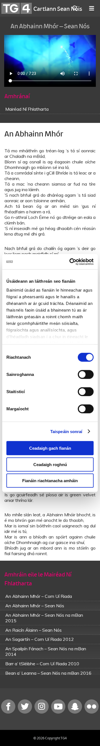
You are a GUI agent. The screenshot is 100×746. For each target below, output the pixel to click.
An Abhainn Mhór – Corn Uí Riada (38, 596)
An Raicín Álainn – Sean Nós (33, 630)
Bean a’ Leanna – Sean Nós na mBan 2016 (48, 673)
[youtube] (59, 712)
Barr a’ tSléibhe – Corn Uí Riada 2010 (42, 663)
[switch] (86, 374)
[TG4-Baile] (16, 8)
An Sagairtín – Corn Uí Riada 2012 (39, 639)
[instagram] (42, 712)
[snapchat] (75, 712)
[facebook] (9, 712)
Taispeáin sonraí (66, 431)
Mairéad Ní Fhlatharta (27, 109)
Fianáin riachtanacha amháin (50, 480)
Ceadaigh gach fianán (50, 448)
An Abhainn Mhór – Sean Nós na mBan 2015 (44, 617)
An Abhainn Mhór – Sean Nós (34, 605)
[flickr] (91, 712)
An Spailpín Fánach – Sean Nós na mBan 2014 (45, 651)
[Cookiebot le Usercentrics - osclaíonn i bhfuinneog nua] (71, 261)
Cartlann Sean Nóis (57, 8)
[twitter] (25, 712)
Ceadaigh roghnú (50, 464)
